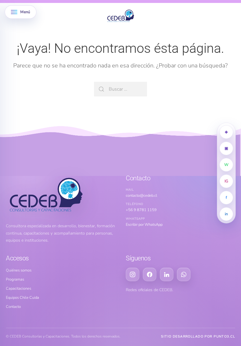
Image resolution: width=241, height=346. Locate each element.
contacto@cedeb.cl (141, 195)
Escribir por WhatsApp (144, 224)
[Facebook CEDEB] (149, 274)
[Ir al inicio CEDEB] (60, 195)
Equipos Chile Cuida (22, 297)
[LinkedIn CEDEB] (166, 274)
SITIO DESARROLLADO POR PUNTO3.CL (198, 336)
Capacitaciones (18, 288)
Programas (15, 279)
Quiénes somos (18, 270)
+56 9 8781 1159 (141, 210)
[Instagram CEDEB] (132, 274)
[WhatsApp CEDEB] (183, 274)
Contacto (13, 306)
